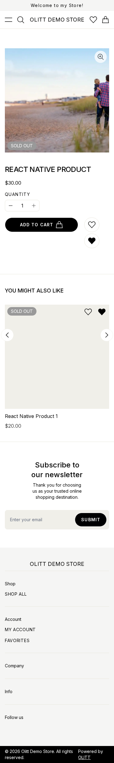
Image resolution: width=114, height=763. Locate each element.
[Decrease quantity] (10, 205)
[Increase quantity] (33, 205)
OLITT (84, 757)
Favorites (17, 640)
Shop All (16, 594)
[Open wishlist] (93, 19)
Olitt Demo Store (37, 751)
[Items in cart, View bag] (105, 19)
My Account (20, 629)
